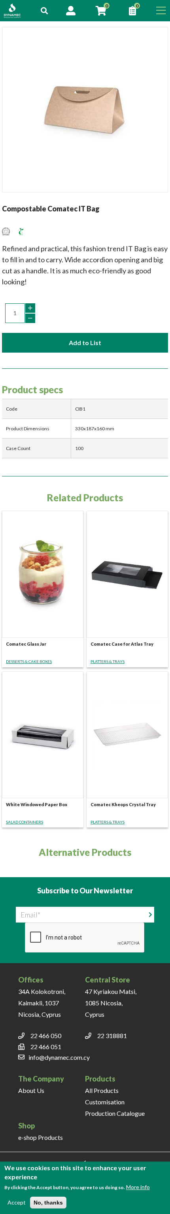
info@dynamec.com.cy (59, 1057)
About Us (31, 1090)
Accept (17, 1202)
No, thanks (48, 1202)
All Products (102, 1090)
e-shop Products (40, 1137)
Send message (150, 914)
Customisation (105, 1102)
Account (71, 10)
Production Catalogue (115, 1113)
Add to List (85, 342)
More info (138, 1187)
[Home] (16, 10)
